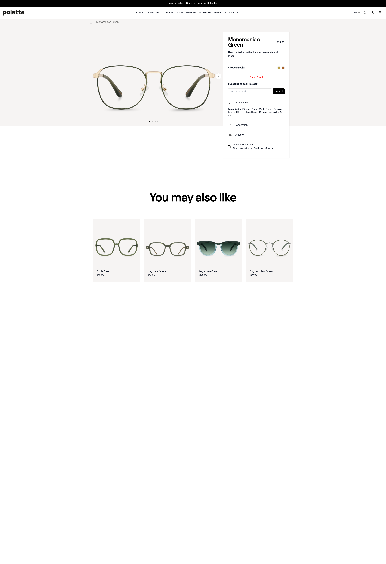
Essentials (191, 12)
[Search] (364, 12)
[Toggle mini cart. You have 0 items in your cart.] (380, 12)
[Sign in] (372, 12)
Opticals (140, 12)
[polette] (13, 13)
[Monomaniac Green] (153, 76)
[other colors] (278, 67)
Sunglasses (153, 12)
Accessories (205, 12)
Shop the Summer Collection (202, 3)
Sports (179, 12)
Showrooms (220, 12)
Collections (167, 12)
